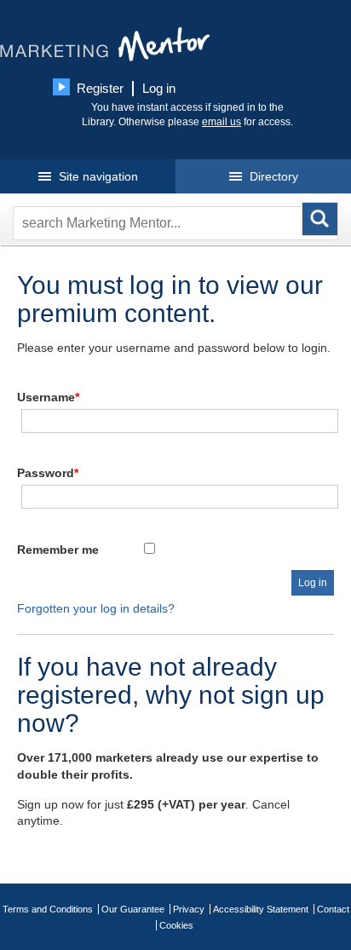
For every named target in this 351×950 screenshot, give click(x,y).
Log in (159, 88)
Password (47, 473)
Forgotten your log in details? (96, 608)
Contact (333, 909)
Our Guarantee (132, 909)
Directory (272, 176)
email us (221, 122)
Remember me (58, 549)
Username (48, 397)
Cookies (176, 925)
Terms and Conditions (48, 909)
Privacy (188, 909)
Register (100, 88)
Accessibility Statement (260, 909)
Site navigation (96, 176)
